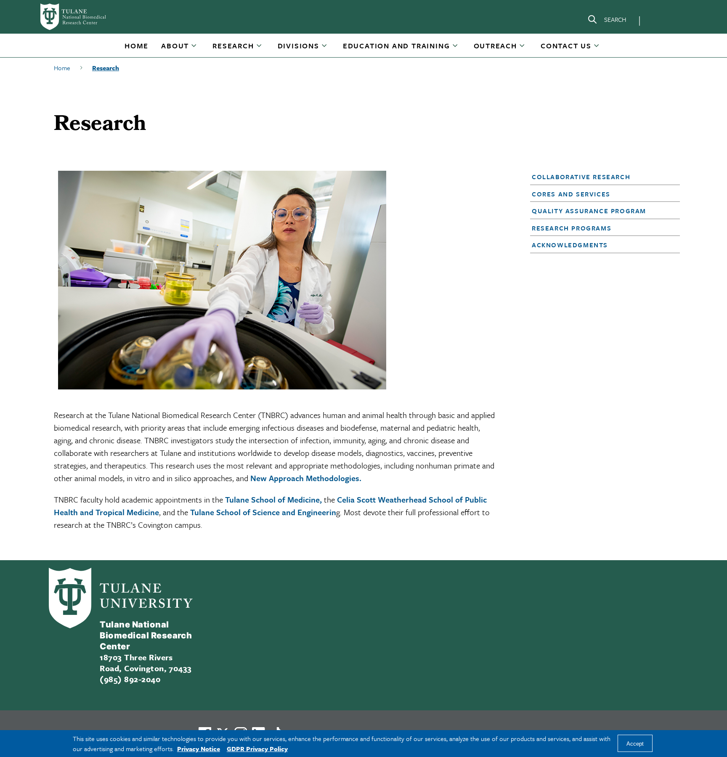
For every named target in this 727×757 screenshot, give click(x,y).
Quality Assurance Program (589, 210)
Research (233, 45)
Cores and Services (571, 194)
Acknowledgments (570, 244)
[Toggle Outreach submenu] (522, 49)
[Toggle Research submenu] (259, 49)
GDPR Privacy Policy (257, 748)
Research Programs (571, 228)
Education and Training (396, 45)
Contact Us (566, 45)
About (175, 45)
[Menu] (658, 19)
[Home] (84, 16)
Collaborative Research (581, 176)
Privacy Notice (198, 748)
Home (137, 45)
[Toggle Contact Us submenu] (597, 49)
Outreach (495, 45)
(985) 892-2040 (130, 679)
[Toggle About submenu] (194, 49)
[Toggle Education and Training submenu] (455, 49)
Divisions (298, 45)
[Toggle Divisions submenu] (324, 49)
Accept (635, 744)
